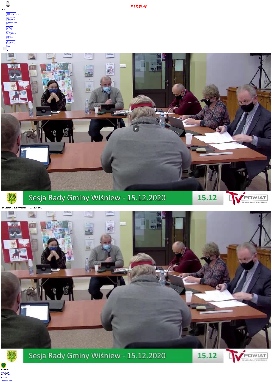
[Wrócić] (7, 2)
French (7, 23)
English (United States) (11, 22)
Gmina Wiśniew (4, 372)
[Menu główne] (8, 4)
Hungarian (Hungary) (11, 29)
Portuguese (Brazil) (10, 37)
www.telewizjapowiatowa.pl (7, 380)
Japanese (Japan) (10, 32)
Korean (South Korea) (11, 33)
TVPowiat (4, 377)
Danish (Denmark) (10, 17)
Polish (7, 35)
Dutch (7, 18)
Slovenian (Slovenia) (11, 40)
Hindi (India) (9, 28)
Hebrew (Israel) (9, 27)
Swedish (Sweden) (10, 43)
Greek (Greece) (9, 26)
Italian (7, 31)
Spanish (8, 41)
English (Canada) (10, 21)
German (8, 24)
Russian (8, 38)
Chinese (8, 13)
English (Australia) (10, 19)
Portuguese (8, 36)
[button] (5, 369)
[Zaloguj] (7, 51)
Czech (7, 15)
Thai (7, 45)
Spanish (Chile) (9, 42)
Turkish (8, 46)
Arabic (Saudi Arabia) (11, 12)
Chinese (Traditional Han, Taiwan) (14, 14)
